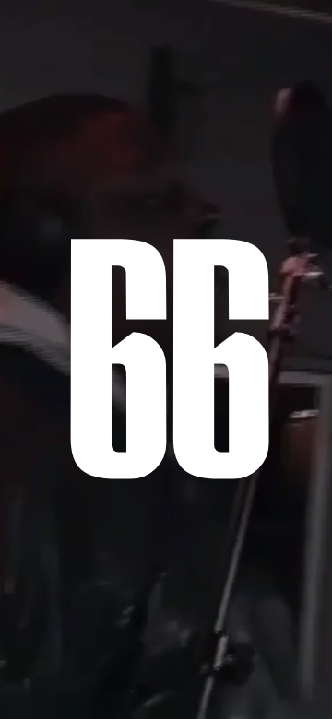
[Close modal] (297, 98)
